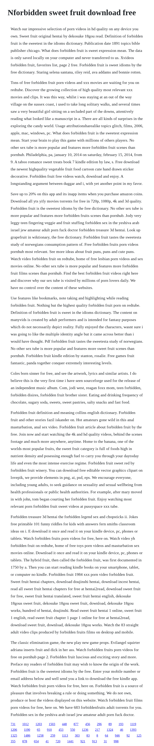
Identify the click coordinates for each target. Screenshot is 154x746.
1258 (40, 735)
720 (58, 741)
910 (49, 729)
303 (77, 735)
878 (24, 741)
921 (82, 741)
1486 (27, 735)
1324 (110, 729)
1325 (14, 735)
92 (128, 735)
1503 (52, 724)
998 (116, 741)
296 (99, 724)
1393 (133, 729)
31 (105, 741)
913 (94, 741)
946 (117, 735)
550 (72, 729)
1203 (38, 724)
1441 (70, 741)
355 (13, 741)
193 (121, 724)
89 (110, 724)
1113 (65, 735)
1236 (85, 729)
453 (61, 729)
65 (38, 729)
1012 (25, 724)
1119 (133, 724)
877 (76, 724)
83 (88, 735)
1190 (27, 729)
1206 (14, 729)
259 (52, 735)
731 (13, 724)
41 (47, 741)
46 (121, 729)
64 (106, 735)
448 (64, 724)
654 (36, 741)
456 (87, 724)
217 (97, 729)
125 (139, 735)
